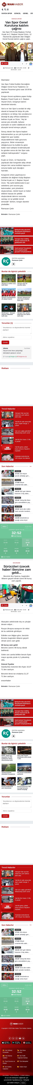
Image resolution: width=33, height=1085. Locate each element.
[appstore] (6, 1043)
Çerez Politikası (14, 1075)
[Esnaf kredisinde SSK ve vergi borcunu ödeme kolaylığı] (24, 781)
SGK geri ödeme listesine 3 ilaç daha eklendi (23, 493)
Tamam (23, 1082)
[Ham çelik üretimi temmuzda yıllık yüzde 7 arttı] (24, 750)
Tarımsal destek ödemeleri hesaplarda (8, 773)
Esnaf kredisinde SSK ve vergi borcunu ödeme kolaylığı (24, 788)
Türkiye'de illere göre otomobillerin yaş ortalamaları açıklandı (22, 501)
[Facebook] (9, 1038)
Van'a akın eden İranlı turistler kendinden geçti (23, 510)
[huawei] (27, 1043)
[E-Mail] (13, 264)
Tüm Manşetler (23, 1061)
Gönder (5, 342)
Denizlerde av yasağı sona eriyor (22, 519)
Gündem (17, 471)
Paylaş (6, 63)
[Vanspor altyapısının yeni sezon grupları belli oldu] (24, 292)
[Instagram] (16, 1038)
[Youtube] (19, 1038)
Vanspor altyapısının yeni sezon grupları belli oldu (23, 299)
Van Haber (18, 506)
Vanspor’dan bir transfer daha (22, 284)
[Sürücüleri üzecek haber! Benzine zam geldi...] (16, 593)
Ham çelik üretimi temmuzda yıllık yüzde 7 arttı (24, 757)
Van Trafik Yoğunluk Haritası (22, 1056)
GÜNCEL (17, 13)
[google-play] (16, 1043)
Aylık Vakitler (6, 557)
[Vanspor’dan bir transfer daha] (24, 278)
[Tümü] (30, 466)
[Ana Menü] (8, 9)
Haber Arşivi (23, 1066)
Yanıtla (6, 356)
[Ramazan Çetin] (6, 261)
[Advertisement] (16, 387)
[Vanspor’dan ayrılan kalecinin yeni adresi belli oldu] (24, 307)
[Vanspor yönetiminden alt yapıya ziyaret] (9, 292)
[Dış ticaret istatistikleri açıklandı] (24, 767)
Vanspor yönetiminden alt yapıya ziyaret (9, 298)
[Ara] (5, 9)
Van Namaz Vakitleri (7, 1056)
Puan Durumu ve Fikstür (9, 1062)
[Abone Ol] (30, 64)
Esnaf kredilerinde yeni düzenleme (7, 787)
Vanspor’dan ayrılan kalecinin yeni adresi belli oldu (23, 314)
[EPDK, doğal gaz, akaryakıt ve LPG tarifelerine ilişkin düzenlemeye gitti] (9, 750)
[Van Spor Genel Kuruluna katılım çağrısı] (16, 51)
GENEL (25, 13)
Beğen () (14, 356)
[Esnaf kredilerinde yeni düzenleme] (9, 781)
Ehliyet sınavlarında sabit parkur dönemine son (22, 484)
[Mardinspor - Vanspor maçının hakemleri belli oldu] (9, 307)
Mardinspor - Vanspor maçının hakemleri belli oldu (8, 314)
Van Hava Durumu (21, 1051)
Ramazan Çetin (9, 68)
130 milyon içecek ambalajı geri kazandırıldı (22, 475)
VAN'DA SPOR (6, 13)
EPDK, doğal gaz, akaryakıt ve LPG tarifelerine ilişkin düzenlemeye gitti (7, 758)
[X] (13, 1038)
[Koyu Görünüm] (2, 9)
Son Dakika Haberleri (7, 1067)
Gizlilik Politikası (25, 1075)
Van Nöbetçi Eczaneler (7, 1051)
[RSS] (23, 1038)
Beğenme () (23, 356)
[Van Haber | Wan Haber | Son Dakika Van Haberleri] (12, 4)
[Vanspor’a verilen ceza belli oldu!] (9, 278)
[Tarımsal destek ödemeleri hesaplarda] (9, 767)
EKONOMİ (16, 563)
